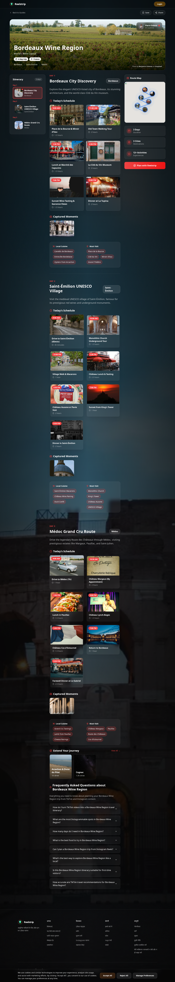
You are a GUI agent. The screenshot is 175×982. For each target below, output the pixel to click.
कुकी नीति (137, 940)
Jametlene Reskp (104, 609)
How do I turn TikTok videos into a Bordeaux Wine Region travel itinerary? (83, 809)
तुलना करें (79, 935)
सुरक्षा (136, 935)
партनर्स (108, 940)
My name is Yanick (87, 774)
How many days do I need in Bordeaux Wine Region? (78, 831)
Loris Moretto (105, 123)
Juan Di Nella (106, 642)
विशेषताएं (49, 926)
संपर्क (107, 945)
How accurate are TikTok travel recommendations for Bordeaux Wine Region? (84, 884)
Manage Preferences (145, 975)
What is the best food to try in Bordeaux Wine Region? (79, 840)
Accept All (107, 975)
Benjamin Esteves (145, 66)
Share (160, 12)
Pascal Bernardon (68, 368)
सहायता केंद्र (80, 945)
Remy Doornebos (68, 332)
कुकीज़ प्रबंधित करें (140, 945)
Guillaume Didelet (68, 675)
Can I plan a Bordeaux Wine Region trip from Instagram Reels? (83, 849)
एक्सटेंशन (50, 945)
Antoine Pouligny (68, 437)
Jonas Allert (70, 195)
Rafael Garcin (105, 401)
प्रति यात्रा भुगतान (53, 935)
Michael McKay (69, 642)
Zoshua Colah (69, 401)
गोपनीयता (137, 926)
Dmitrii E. (61, 234)
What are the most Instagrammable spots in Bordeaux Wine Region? (82, 821)
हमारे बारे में (108, 926)
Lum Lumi (106, 368)
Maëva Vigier (105, 195)
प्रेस (106, 935)
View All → (115, 750)
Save (147, 12)
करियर (107, 931)
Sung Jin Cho (69, 159)
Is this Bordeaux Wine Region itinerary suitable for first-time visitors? (82, 872)
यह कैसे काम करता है (53, 931)
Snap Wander (105, 159)
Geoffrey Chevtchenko (66, 123)
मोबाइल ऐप (50, 940)
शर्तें (135, 931)
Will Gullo (107, 573)
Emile (62, 474)
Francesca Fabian (62, 774)
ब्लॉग (77, 931)
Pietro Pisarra (105, 332)
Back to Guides (19, 12)
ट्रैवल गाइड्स (80, 926)
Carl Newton (69, 573)
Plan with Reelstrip (146, 165)
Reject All (124, 975)
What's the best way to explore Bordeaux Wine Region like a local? (82, 860)
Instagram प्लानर (82, 940)
